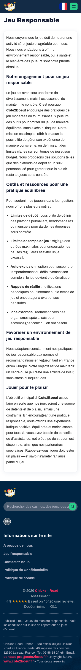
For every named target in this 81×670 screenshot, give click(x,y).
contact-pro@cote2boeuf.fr (25, 657)
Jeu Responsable (17, 554)
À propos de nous (18, 545)
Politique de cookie (19, 578)
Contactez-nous (16, 562)
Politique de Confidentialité (25, 570)
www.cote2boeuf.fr (18, 661)
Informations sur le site (27, 535)
